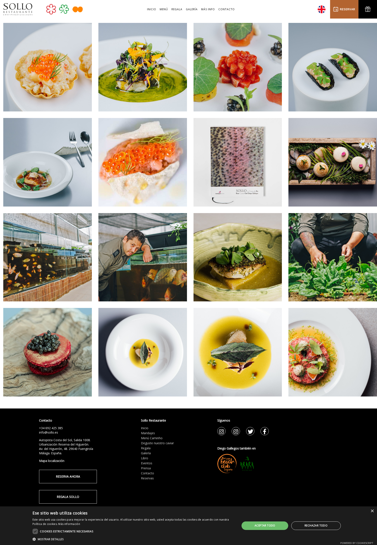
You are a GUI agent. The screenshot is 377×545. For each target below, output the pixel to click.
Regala (146, 448)
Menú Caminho (152, 438)
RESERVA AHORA (68, 476)
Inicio (144, 428)
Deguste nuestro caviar (157, 443)
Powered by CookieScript (356, 543)
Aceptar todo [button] (265, 525)
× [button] (372, 511)
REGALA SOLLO (68, 497)
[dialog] (188, 525)
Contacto (147, 473)
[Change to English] (321, 7)
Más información (69, 524)
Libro (144, 458)
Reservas (147, 478)
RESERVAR (346, 9)
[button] (133, 539)
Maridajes (148, 433)
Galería (146, 453)
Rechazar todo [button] (316, 525)
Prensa (146, 468)
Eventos (146, 463)
